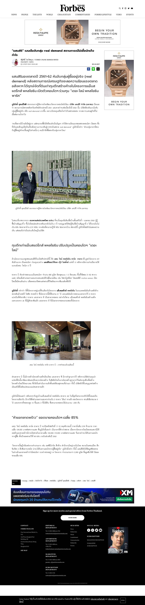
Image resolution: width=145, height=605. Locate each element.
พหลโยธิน (53, 481)
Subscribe (72, 517)
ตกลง (123, 600)
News (31, 62)
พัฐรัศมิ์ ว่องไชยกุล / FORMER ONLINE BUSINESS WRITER (39, 60)
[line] (93, 69)
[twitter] (98, 69)
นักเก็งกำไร (38, 481)
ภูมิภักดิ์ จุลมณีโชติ (63, 481)
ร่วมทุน (73, 481)
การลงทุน (24, 481)
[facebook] (88, 69)
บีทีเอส (46, 481)
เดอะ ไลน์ (86, 481)
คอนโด (31, 481)
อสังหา (79, 481)
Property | (25, 62)
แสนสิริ (93, 481)
